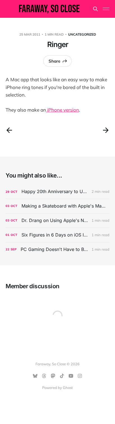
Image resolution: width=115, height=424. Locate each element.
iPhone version (62, 110)
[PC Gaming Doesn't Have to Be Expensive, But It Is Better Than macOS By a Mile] (57, 249)
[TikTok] (62, 376)
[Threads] (44, 376)
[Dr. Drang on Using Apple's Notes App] (57, 220)
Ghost (68, 387)
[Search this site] (95, 9)
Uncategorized (82, 34)
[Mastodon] (53, 376)
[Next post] (105, 130)
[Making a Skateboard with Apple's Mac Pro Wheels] (57, 206)
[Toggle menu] (106, 9)
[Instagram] (80, 376)
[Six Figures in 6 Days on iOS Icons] (57, 235)
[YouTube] (71, 376)
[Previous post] (9, 130)
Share (54, 61)
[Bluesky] (35, 376)
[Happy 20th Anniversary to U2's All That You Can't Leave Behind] (57, 191)
